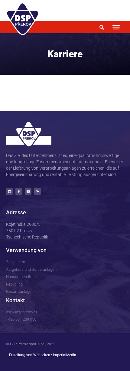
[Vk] (37, 191)
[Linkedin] (9, 191)
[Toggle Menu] (116, 27)
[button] (101, 27)
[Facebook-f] (18, 191)
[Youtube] (28, 191)
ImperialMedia (64, 355)
